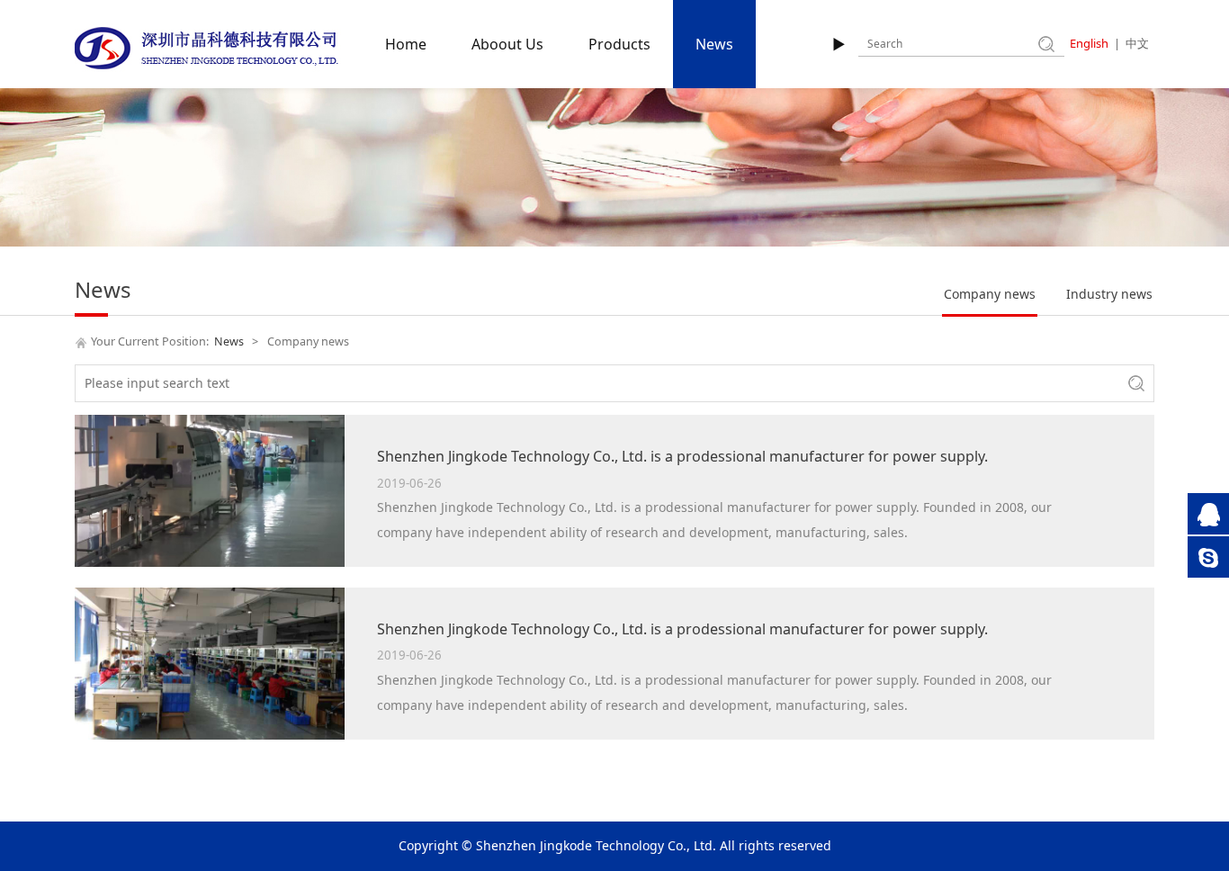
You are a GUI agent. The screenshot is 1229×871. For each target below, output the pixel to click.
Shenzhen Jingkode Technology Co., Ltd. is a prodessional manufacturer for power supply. (682, 456)
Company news (990, 293)
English (1089, 43)
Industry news (1109, 293)
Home (405, 44)
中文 (1137, 43)
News (714, 44)
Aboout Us (507, 44)
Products (619, 44)
